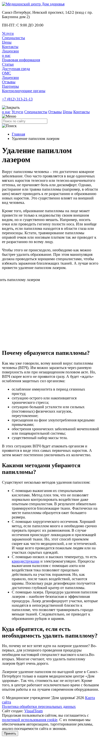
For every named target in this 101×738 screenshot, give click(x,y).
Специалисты (13, 38)
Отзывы (8, 82)
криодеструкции (25, 561)
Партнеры (10, 86)
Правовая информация (21, 60)
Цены (7, 42)
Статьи (8, 64)
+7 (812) (17, 99)
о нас (6, 55)
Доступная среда (16, 69)
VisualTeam (33, 711)
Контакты (10, 47)
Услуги (8, 33)
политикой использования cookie (29, 720)
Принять (10, 733)
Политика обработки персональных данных (39, 706)
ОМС (6, 73)
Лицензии (10, 51)
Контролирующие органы (23, 91)
